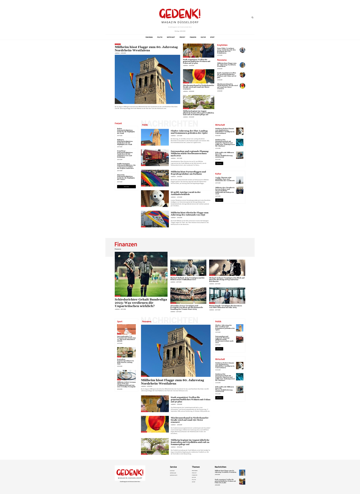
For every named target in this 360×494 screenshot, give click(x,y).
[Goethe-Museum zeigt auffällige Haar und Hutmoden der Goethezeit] (239, 180)
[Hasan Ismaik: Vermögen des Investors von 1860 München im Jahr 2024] (227, 296)
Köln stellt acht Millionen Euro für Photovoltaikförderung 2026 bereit (224, 155)
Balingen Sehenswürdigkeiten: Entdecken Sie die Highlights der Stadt (125, 142)
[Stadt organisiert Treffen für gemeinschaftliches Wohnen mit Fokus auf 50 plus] (198, 51)
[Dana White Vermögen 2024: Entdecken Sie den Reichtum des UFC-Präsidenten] (242, 50)
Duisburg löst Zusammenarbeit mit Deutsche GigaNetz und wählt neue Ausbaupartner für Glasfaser (225, 143)
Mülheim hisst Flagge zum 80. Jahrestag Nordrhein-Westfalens (146, 48)
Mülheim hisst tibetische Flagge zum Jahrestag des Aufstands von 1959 (189, 214)
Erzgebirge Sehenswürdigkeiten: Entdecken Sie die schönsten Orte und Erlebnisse (125, 154)
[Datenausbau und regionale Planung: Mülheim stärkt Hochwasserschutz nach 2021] (155, 157)
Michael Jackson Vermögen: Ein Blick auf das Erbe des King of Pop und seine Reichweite (226, 279)
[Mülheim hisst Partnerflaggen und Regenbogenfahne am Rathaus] (155, 178)
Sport (118, 333)
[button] (252, 17)
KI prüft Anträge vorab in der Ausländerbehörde (186, 193)
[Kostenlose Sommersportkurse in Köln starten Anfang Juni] (126, 352)
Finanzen (117, 296)
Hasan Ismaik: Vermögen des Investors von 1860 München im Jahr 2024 (225, 307)
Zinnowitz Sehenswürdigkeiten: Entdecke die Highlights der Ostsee (126, 177)
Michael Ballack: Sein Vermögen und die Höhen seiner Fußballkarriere (187, 279)
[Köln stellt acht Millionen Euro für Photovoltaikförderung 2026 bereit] (239, 155)
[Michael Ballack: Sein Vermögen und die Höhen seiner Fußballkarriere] (188, 268)
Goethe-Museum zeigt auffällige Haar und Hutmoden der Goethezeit (225, 179)
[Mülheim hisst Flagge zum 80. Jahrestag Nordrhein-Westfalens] (147, 79)
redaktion (117, 53)
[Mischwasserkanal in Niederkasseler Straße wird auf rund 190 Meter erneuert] (198, 76)
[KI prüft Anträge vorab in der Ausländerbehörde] (155, 198)
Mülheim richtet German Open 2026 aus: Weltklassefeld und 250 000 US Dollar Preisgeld (126, 384)
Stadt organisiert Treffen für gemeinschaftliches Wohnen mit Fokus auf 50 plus (196, 61)
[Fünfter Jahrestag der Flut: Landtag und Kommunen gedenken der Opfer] (155, 137)
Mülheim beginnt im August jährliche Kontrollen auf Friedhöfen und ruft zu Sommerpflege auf (198, 113)
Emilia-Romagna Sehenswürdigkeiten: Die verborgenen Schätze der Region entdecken (126, 166)
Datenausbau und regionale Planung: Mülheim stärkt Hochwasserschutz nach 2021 (190, 153)
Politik (143, 144)
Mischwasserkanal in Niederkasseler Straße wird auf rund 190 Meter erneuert (198, 87)
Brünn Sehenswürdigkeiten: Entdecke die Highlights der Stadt (126, 131)
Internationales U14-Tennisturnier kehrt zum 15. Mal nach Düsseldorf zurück (126, 339)
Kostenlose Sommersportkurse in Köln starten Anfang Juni (125, 361)
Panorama (117, 44)
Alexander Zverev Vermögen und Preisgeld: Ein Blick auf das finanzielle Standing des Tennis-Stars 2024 (186, 307)
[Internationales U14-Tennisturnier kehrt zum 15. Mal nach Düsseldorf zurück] (126, 329)
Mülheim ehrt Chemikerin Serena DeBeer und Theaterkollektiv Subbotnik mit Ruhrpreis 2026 (225, 191)
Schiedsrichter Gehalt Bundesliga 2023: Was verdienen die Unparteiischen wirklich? (141, 303)
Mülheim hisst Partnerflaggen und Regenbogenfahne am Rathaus (188, 173)
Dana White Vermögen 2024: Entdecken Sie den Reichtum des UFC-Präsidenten (226, 50)
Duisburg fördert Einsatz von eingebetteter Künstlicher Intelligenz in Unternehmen (224, 131)
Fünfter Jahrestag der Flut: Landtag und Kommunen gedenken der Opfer (189, 132)
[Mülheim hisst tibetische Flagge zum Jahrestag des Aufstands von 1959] (155, 219)
